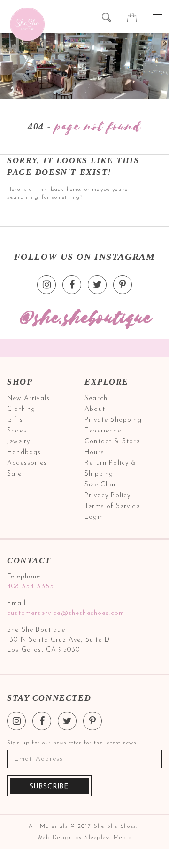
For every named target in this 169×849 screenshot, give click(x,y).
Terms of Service (112, 506)
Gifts (15, 420)
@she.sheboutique (84, 318)
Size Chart (102, 484)
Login (93, 517)
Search (96, 398)
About (94, 409)
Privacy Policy (107, 495)
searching (23, 197)
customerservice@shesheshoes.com (65, 613)
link (41, 189)
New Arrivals (28, 398)
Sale (14, 474)
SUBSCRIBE (49, 786)
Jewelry (18, 441)
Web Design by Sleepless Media (84, 838)
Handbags (24, 452)
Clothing (21, 409)
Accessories (27, 463)
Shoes (17, 430)
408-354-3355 (30, 586)
